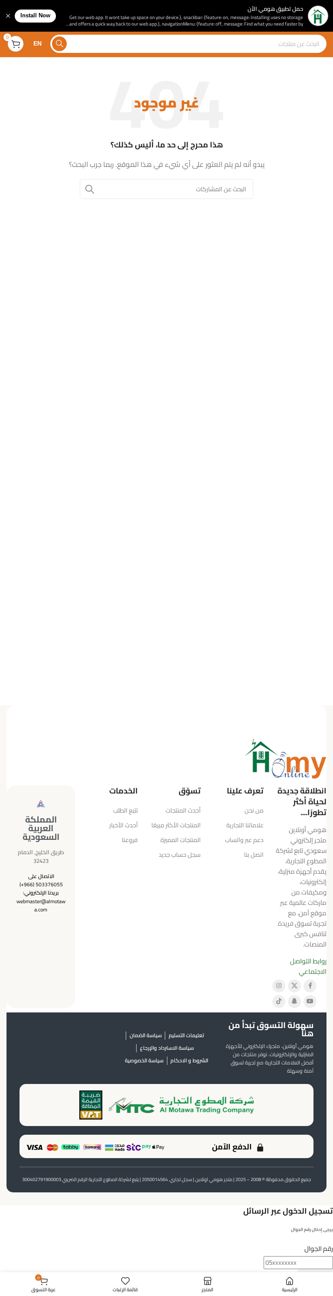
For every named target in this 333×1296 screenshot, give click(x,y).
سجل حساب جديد (180, 854)
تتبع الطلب (125, 810)
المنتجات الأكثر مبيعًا (176, 825)
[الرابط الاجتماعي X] (294, 985)
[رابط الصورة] (285, 757)
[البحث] (59, 43)
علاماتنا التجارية (245, 825)
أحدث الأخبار (123, 825)
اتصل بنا (254, 854)
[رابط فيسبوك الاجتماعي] (310, 985)
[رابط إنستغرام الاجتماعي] (278, 985)
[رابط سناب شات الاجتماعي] (294, 1001)
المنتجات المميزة (180, 840)
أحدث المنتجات (183, 810)
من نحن (254, 810)
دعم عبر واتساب (244, 840)
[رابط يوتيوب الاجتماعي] (310, 1001)
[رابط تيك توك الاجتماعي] (278, 1001)
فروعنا (130, 840)
